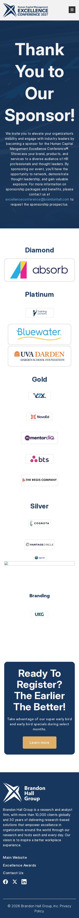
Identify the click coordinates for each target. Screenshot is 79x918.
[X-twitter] (14, 881)
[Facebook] (5, 881)
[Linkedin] (24, 881)
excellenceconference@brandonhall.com (37, 199)
